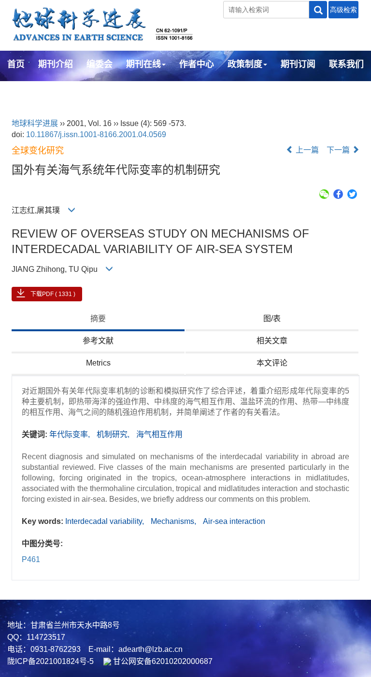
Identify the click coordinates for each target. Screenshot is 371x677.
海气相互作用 (159, 434)
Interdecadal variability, (105, 521)
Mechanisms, (174, 521)
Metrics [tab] (98, 363)
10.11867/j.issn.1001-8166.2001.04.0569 (96, 134)
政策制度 (245, 64)
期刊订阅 (298, 64)
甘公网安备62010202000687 (162, 661)
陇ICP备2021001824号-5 (50, 661)
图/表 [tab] (272, 318)
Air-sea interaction (234, 521)
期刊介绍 (55, 64)
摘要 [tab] (98, 318)
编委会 (99, 64)
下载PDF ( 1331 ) (52, 294)
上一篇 (306, 150)
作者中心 (196, 64)
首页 (16, 64)
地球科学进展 (35, 123)
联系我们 (346, 64)
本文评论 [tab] (272, 363)
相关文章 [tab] (272, 341)
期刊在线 (143, 64)
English (23, 90)
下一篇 (339, 150)
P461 (31, 559)
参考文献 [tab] (98, 341)
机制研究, (114, 434)
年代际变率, (70, 434)
